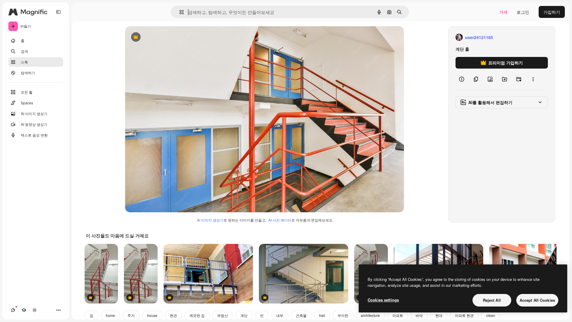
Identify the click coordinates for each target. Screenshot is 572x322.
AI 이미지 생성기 (210, 219)
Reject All (492, 300)
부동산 (222, 315)
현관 (173, 315)
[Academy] (24, 310)
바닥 (419, 315)
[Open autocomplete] (179, 12)
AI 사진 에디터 (279, 219)
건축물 (301, 315)
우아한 (343, 315)
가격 (503, 12)
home (110, 315)
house (152, 315)
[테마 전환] (34, 310)
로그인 (523, 12)
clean (490, 315)
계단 (244, 315)
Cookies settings (383, 300)
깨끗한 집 (197, 315)
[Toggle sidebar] (58, 12)
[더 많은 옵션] (533, 79)
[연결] (13, 310)
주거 (131, 315)
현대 (438, 315)
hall (322, 315)
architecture (370, 315)
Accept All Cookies (537, 300)
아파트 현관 (464, 315)
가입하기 (551, 12)
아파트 (397, 315)
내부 (279, 315)
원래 (159, 37)
